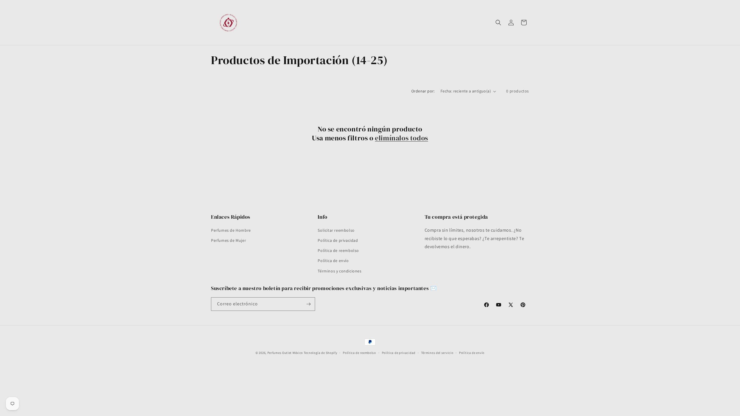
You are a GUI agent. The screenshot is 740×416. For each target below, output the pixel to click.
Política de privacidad (338, 240)
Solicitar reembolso (336, 230)
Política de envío (333, 260)
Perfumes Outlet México (285, 353)
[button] (498, 22)
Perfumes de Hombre (231, 230)
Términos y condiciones (339, 271)
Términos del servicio (437, 353)
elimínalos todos (401, 137)
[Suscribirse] (308, 304)
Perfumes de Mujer (228, 240)
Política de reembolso (338, 250)
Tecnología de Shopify (320, 353)
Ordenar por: (423, 91)
